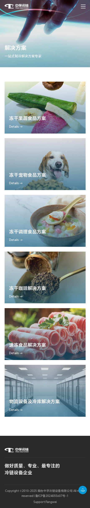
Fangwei (51, 502)
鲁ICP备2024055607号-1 (51, 496)
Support (39, 502)
